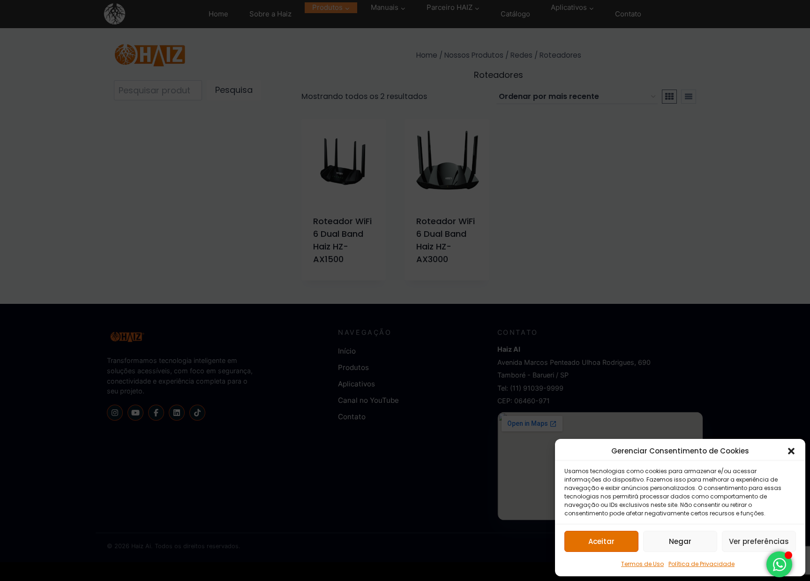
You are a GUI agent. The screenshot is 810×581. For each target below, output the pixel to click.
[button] (791, 451)
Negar (680, 541)
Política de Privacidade (701, 564)
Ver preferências (759, 541)
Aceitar (601, 541)
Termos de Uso (642, 564)
